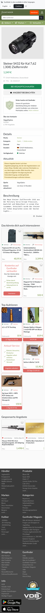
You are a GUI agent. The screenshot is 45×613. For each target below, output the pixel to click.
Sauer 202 (26, 477)
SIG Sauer (4, 501)
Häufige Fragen (6, 596)
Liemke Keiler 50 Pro (30, 481)
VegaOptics (8, 120)
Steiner (19, 138)
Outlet (3, 569)
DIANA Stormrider (29, 486)
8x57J (3, 530)
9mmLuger (5, 532)
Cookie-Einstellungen (8, 591)
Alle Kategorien (6, 558)
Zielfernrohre (27, 141)
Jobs (24, 569)
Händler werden (28, 558)
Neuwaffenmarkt (7, 572)
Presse (25, 574)
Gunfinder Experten (29, 562)
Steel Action (5, 508)
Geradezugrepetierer (30, 510)
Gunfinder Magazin (29, 567)
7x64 (3, 527)
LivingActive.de (6, 479)
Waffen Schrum (6, 481)
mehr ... (3, 488)
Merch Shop (27, 576)
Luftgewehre (27, 505)
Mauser (4, 498)
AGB (3, 584)
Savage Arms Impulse (30, 488)
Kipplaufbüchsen (28, 501)
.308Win (4, 520)
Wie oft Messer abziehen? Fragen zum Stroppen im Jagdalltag (31, 522)
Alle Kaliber (5, 565)
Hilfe (24, 556)
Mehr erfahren (34, 110)
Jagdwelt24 (5, 474)
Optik (19, 141)
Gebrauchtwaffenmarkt (9, 574)
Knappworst (5, 477)
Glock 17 (26, 479)
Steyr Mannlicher (7, 505)
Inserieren (34, 12)
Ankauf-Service (28, 565)
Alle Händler (5, 562)
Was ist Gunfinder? (29, 560)
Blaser (3, 503)
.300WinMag (6, 525)
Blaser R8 (26, 474)
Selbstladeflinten (28, 503)
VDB (3, 484)
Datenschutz (5, 589)
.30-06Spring (6, 523)
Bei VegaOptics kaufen (22, 86)
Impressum (5, 593)
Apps (24, 572)
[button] (41, 12)
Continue (19, 6)
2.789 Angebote (9, 125)
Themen (4, 567)
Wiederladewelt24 (7, 486)
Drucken (39, 216)
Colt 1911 (26, 484)
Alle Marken (5, 556)
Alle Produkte (6, 560)
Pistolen (25, 508)
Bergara (4, 510)
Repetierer (26, 498)
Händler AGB (6, 587)
